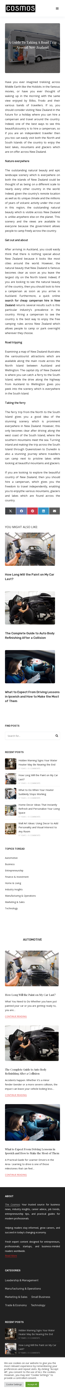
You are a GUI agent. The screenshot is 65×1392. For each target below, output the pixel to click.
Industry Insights (14, 889)
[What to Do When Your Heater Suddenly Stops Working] (10, 793)
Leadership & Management (21, 1280)
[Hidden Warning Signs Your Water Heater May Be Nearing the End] (10, 764)
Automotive (11, 857)
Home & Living (13, 883)
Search (57, 736)
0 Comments (34, 768)
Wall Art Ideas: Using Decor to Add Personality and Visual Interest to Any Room (38, 827)
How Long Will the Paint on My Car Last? (30, 995)
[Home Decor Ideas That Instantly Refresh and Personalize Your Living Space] (10, 810)
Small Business (40, 1297)
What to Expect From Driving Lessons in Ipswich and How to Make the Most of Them (32, 696)
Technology (11, 908)
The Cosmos (12, 1204)
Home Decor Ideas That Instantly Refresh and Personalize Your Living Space (39, 808)
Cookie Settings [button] (14, 1384)
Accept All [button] (32, 1384)
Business (10, 864)
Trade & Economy (16, 1305)
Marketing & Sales (15, 902)
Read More (11, 1255)
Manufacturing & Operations (20, 895)
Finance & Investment (17, 876)
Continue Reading (16, 1016)
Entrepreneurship (14, 870)
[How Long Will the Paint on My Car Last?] (10, 778)
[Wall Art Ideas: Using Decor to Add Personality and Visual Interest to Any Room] (10, 828)
